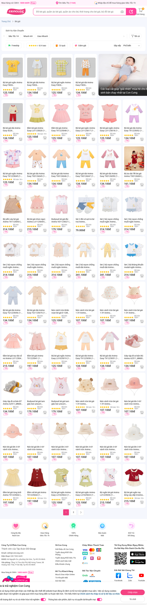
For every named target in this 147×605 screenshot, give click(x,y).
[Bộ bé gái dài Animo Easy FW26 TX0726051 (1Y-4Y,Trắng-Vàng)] (37, 67)
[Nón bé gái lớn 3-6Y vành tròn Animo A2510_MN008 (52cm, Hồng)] (13, 432)
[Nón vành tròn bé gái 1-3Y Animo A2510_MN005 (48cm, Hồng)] (110, 386)
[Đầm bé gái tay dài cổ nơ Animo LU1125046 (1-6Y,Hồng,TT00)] (13, 341)
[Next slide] (124, 36)
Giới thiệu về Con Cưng (64, 549)
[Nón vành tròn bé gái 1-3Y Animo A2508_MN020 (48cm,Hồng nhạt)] (86, 295)
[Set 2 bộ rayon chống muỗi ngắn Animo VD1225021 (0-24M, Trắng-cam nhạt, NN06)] (61, 249)
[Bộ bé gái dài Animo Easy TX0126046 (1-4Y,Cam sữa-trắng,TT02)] (61, 158)
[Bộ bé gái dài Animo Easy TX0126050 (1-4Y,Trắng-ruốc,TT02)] (110, 158)
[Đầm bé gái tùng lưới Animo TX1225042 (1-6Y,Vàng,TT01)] (13, 477)
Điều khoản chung (62, 564)
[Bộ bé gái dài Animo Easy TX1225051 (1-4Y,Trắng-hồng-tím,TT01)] (110, 341)
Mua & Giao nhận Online (65, 574)
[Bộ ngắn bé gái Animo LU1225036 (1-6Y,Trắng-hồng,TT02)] (110, 477)
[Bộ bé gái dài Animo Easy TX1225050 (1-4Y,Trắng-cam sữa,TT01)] (86, 341)
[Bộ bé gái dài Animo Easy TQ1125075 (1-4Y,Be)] (37, 295)
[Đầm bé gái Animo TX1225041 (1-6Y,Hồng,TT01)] (37, 341)
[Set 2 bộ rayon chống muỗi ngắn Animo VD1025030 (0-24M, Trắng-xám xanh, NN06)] (134, 204)
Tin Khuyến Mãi (61, 578)
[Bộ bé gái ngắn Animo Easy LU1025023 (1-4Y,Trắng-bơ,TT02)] (86, 477)
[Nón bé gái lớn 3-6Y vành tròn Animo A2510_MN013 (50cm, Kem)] (134, 432)
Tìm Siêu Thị (67, 3)
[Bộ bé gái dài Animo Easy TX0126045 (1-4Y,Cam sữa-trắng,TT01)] (37, 158)
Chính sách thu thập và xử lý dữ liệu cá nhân (100, 594)
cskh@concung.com (15, 553)
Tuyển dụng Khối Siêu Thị (65, 558)
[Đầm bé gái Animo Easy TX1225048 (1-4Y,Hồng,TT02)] (61, 113)
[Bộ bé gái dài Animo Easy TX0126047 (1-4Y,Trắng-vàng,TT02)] (86, 158)
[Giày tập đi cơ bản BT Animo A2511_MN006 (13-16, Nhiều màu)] (13, 386)
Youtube (141, 580)
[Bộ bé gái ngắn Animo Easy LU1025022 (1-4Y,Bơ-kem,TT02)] (61, 477)
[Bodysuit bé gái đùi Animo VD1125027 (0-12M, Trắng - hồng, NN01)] (61, 204)
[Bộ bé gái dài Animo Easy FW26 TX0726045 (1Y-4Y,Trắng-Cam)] (86, 67)
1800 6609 (24, 3)
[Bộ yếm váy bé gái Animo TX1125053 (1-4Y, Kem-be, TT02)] (13, 204)
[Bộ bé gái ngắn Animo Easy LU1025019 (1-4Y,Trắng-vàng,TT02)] (61, 341)
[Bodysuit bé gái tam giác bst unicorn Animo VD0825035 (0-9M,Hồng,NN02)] (61, 386)
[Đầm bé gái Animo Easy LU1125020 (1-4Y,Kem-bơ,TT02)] (37, 113)
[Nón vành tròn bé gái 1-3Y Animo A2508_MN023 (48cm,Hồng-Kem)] (134, 295)
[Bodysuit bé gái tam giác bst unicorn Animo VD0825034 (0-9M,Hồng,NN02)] (37, 386)
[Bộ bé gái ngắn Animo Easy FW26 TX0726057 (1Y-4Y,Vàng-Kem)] (13, 67)
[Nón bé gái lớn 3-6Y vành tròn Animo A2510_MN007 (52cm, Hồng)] (134, 386)
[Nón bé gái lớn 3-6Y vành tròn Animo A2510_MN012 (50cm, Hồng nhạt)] (110, 432)
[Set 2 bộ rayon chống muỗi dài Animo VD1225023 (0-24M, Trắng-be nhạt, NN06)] (86, 249)
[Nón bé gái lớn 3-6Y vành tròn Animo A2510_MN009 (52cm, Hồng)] (37, 432)
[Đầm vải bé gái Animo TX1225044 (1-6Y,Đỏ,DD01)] (37, 477)
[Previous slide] (4, 36)
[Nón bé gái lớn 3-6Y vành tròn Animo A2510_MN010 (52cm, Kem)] (61, 432)
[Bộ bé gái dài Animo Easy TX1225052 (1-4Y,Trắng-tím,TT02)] (134, 113)
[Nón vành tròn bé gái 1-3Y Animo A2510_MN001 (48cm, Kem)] (86, 386)
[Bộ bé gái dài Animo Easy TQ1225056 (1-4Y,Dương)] (13, 295)
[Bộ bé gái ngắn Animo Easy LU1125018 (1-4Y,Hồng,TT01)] (110, 113)
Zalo (130, 580)
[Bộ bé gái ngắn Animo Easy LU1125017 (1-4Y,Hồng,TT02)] (86, 113)
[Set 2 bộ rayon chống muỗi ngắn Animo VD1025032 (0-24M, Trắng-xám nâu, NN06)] (13, 249)
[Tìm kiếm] (131, 11)
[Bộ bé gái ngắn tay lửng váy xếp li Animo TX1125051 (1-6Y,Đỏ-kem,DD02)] (134, 477)
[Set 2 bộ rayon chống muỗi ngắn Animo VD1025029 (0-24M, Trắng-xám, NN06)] (110, 204)
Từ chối (132, 599)
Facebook (118, 580)
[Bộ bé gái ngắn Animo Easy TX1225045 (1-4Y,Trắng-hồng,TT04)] (13, 158)
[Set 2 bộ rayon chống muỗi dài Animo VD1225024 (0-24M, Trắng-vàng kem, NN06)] (110, 249)
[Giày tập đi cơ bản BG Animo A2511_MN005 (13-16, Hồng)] (134, 341)
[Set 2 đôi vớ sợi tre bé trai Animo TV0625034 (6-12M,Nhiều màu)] (86, 204)
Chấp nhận (133, 592)
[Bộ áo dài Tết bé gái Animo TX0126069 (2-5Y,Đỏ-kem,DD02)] (134, 158)
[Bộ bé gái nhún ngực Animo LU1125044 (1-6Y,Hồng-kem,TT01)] (37, 204)
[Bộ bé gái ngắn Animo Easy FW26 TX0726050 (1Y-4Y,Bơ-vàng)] (61, 67)
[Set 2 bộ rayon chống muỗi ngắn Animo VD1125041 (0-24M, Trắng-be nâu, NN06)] (37, 249)
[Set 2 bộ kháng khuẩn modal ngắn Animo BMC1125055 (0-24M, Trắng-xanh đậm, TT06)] (134, 249)
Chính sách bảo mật (63, 561)
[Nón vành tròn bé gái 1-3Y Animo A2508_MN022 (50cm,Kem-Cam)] (110, 295)
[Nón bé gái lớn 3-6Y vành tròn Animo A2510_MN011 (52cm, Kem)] (86, 432)
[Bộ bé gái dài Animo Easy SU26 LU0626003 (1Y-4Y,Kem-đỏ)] (13, 113)
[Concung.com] (16, 11)
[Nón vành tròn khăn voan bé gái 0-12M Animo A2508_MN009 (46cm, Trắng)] (61, 295)
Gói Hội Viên (60, 581)
